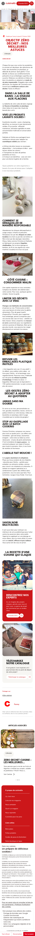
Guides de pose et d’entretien (15, 837)
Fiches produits (10, 833)
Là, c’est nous (10, 796)
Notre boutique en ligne (13, 841)
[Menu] (3, 3)
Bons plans (9, 829)
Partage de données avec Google (16, 913)
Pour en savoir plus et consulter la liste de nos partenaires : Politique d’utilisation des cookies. (17, 904)
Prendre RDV (23, 3)
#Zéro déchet (7, 695)
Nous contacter (10, 805)
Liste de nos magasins (13, 800)
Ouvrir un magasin (11, 809)
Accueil (3, 9)
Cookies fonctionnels (11, 915)
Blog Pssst (11, 9)
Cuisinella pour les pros (13, 817)
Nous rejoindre (10, 813)
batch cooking (22, 442)
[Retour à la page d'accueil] (10, 3)
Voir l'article (8, 774)
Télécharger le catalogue (17, 677)
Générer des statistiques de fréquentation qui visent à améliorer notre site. (17, 919)
